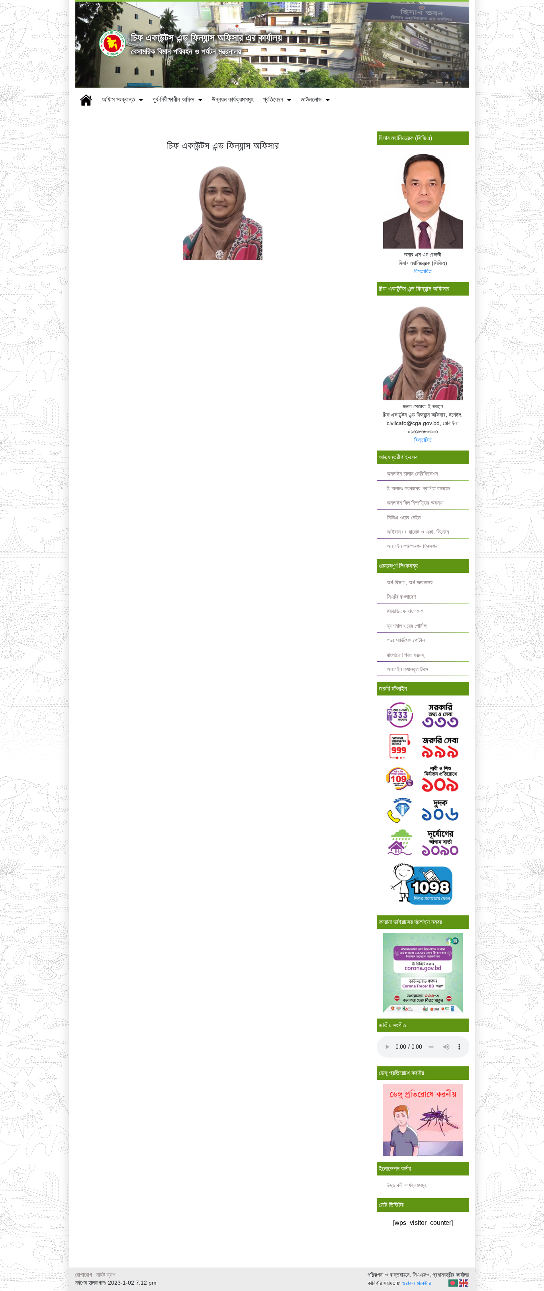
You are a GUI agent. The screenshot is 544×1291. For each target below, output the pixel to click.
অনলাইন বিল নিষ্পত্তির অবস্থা (415, 503)
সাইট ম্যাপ (105, 1274)
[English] (464, 1282)
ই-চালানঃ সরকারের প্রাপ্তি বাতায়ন (418, 489)
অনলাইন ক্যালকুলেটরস (407, 669)
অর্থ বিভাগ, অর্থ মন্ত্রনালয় (409, 583)
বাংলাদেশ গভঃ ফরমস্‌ (405, 655)
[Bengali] (453, 1282)
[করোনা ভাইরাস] (423, 973)
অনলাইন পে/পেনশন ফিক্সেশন (412, 546)
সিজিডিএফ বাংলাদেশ (405, 611)
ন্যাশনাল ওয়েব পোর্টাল (407, 626)
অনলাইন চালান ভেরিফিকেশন (412, 474)
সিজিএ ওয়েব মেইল (404, 518)
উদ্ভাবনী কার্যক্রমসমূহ (407, 1185)
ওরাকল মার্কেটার (416, 1283)
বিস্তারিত (423, 271)
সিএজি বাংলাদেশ (401, 597)
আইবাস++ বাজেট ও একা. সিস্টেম (418, 532)
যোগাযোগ (83, 1274)
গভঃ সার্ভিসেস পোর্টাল (406, 640)
